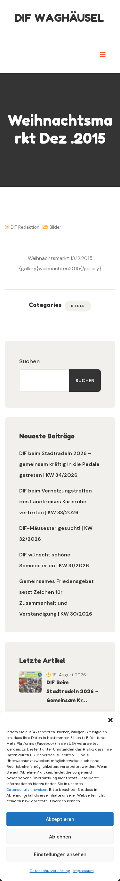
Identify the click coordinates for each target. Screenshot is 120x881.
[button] (110, 719)
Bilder (55, 227)
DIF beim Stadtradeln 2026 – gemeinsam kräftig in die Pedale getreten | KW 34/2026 (59, 464)
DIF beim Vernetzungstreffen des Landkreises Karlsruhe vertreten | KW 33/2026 (55, 501)
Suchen (29, 361)
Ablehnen (60, 837)
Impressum (83, 870)
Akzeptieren (60, 819)
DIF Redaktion (24, 227)
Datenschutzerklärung (50, 870)
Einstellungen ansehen (60, 854)
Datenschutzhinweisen (26, 789)
